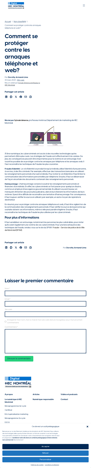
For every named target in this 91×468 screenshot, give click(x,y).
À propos (9, 394)
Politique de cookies (37, 465)
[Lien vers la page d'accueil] (16, 5)
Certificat (8, 410)
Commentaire (11, 327)
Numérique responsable (43, 399)
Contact (64, 399)
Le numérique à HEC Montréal (13, 400)
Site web (8, 310)
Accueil (8, 22)
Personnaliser (45, 460)
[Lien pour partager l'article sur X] (15, 97)
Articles (36, 394)
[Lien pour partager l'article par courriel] (25, 97)
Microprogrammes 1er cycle (15, 406)
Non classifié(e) (20, 22)
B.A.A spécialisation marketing (16, 414)
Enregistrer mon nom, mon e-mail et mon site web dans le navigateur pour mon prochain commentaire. (44, 321)
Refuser (45, 453)
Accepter (46, 447)
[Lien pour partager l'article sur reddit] (11, 97)
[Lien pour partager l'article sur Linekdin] (6, 97)
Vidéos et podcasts (69, 394)
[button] (87, 426)
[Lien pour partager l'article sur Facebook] (20, 97)
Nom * (7, 289)
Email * (7, 299)
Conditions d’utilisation (52, 465)
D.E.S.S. (7, 422)
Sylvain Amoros (21, 120)
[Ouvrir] (84, 5)
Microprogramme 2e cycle (15, 418)
